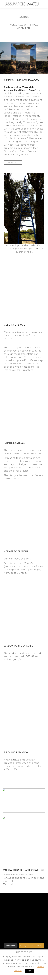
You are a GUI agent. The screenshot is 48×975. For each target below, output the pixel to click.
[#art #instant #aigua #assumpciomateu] (10, 902)
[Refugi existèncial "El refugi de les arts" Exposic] (10, 931)
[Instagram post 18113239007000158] (24, 902)
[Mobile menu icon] (42, 4)
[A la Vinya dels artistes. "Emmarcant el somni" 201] (38, 910)
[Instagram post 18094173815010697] (24, 926)
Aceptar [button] (29, 971)
